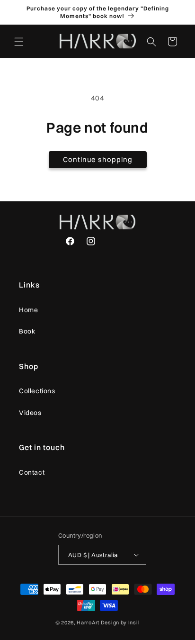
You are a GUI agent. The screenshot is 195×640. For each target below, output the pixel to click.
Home (28, 310)
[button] (19, 41)
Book (27, 331)
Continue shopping (98, 159)
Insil (134, 622)
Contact (31, 472)
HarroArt (88, 622)
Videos (30, 412)
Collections (37, 391)
